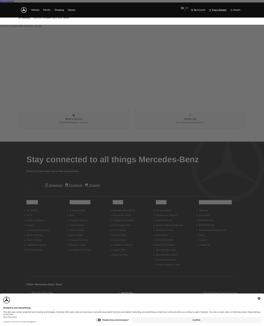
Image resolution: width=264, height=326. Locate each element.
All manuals (24, 17)
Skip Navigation (7, 1)
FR (187, 8)
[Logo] (24, 10)
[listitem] (35, 10)
